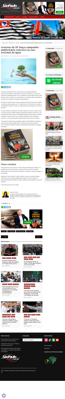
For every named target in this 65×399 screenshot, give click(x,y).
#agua (4, 231)
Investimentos (27, 286)
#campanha (11, 231)
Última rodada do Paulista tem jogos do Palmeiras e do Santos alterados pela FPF (54, 148)
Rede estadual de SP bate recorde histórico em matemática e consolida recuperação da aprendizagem (10, 290)
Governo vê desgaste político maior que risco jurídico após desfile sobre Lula (32, 321)
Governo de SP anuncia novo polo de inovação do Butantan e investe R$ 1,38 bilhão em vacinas (32, 293)
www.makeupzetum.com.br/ (8, 200)
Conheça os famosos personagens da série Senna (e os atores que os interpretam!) (54, 164)
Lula (38, 257)
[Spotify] (5, 203)
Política (30, 259)
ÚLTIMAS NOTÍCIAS (9, 17)
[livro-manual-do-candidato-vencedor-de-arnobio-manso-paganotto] (17, 144)
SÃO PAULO (15, 284)
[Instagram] (2, 203)
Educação (5, 284)
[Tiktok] (9, 203)
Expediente (46, 348)
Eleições (4, 316)
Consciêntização (14, 55)
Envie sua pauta (48, 345)
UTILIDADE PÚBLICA (34, 17)
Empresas (9, 258)
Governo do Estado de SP (29, 284)
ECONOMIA (24, 17)
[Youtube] (4, 203)
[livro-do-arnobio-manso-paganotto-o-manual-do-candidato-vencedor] (43, 8)
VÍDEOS (42, 17)
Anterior (5, 236)
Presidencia (27, 316)
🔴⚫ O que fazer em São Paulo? (53, 117)
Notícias (20, 55)
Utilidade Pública (25, 55)
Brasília (30, 257)
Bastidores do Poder (6, 314)
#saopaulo (30, 231)
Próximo (38, 236)
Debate (34, 257)
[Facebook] (7, 203)
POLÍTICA (17, 17)
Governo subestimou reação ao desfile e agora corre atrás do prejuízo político (10, 321)
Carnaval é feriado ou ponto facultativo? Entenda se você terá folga (53, 132)
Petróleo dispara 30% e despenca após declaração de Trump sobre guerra (10, 262)
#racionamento (21, 231)
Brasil (4, 258)
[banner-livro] (21, 218)
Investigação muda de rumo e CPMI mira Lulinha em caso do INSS (32, 263)
